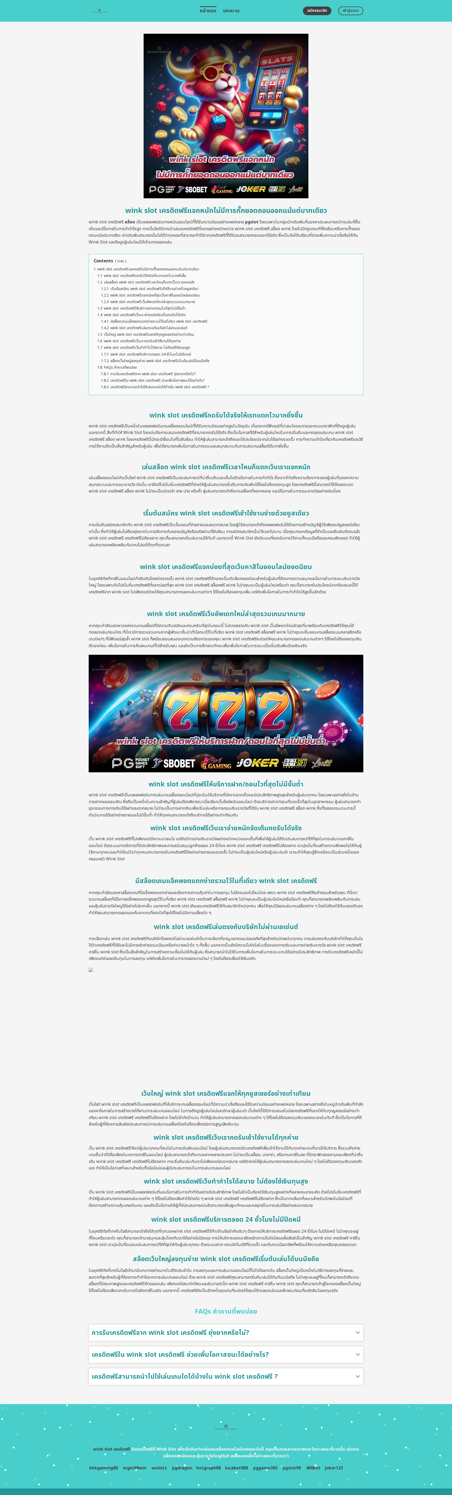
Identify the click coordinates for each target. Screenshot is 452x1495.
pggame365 (265, 1468)
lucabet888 (236, 1468)
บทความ (231, 10)
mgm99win (134, 1468)
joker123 (334, 1468)
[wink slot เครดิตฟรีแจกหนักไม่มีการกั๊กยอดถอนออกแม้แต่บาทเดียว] (140, 11)
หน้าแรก (208, 10)
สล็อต (130, 222)
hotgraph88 (208, 1468)
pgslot (251, 222)
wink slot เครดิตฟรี (111, 1449)
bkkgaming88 (103, 1468)
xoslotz (159, 1468)
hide (120, 261)
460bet (313, 1468)
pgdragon (182, 1468)
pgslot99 (292, 1468)
